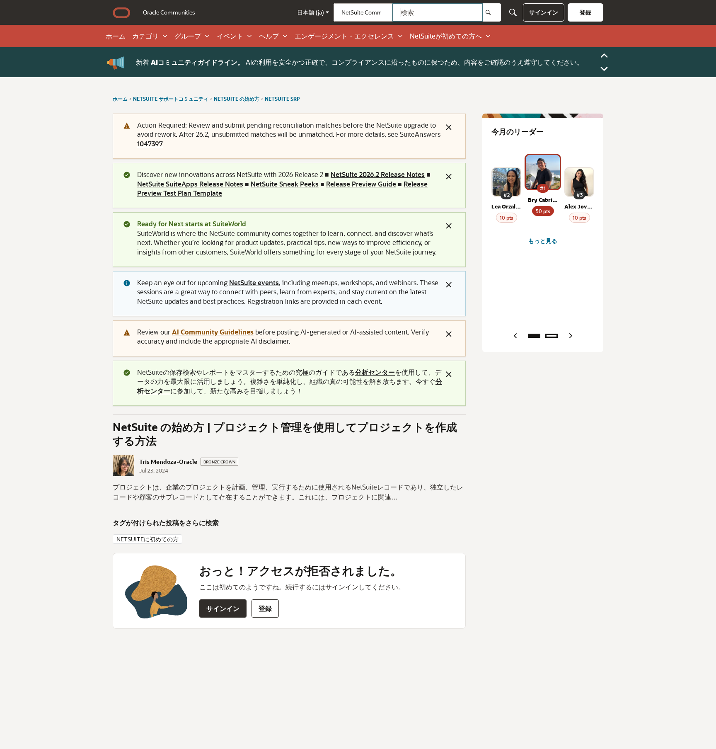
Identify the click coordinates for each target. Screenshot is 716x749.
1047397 (150, 143)
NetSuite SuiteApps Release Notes (190, 183)
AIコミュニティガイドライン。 (197, 62)
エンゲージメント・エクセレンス (344, 36)
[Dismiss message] (448, 127)
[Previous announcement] (604, 55)
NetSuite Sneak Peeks (285, 183)
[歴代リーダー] (551, 336)
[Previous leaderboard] (515, 336)
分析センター (375, 372)
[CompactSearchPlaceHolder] (513, 12)
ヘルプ (269, 36)
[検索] (492, 12)
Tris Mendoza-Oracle (168, 461)
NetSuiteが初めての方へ (446, 36)
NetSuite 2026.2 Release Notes (378, 174)
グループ (187, 36)
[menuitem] (169, 12)
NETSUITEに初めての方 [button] (147, 539)
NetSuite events (254, 282)
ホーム (116, 36)
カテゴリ (145, 36)
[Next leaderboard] (571, 336)
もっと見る (542, 241)
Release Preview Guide (361, 183)
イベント (230, 36)
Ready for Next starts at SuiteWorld (191, 223)
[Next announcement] (604, 69)
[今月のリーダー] (534, 336)
